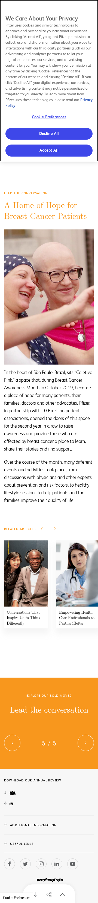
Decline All (49, 133)
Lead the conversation (49, 709)
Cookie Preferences (16, 898)
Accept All (48, 150)
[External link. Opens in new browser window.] (9, 863)
